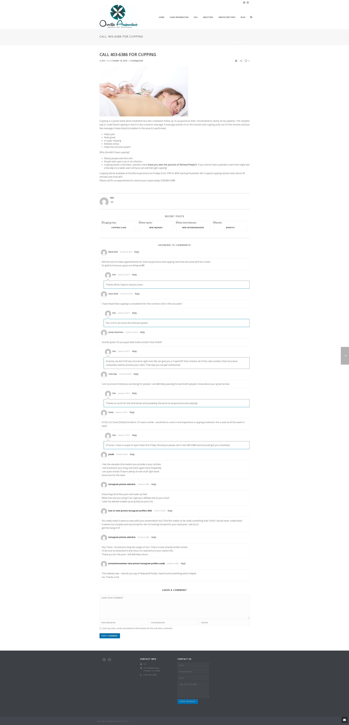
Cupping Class (118, 227)
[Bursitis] (230, 222)
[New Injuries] (156, 222)
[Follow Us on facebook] (104, 660)
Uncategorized (215, 42)
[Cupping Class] (119, 222)
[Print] (236, 60)
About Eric (208, 17)
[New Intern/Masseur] (193, 222)
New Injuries (156, 227)
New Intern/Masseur (193, 227)
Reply (136, 252)
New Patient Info (227, 17)
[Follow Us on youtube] (109, 660)
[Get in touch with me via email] (112, 202)
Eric (103, 60)
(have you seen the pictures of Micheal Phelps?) (172, 164)
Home (161, 17)
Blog (243, 17)
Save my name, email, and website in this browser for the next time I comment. (137, 628)
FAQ (195, 17)
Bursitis (230, 227)
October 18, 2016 (119, 60)
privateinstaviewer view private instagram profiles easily (136, 563)
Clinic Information (179, 17)
